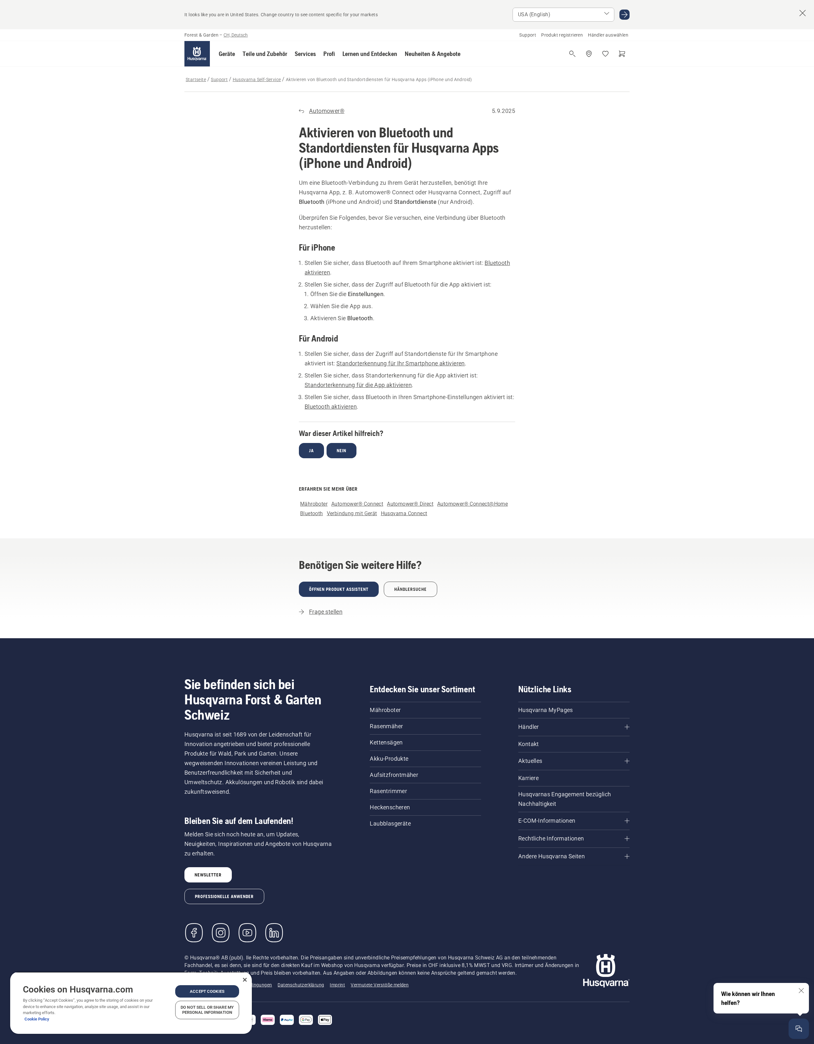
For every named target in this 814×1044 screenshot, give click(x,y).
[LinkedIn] (274, 932)
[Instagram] (220, 932)
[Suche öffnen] (572, 53)
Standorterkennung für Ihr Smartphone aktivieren (400, 363)
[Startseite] (197, 53)
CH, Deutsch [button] (236, 35)
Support (527, 35)
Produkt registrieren (562, 35)
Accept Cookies (207, 991)
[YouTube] (247, 932)
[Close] (244, 979)
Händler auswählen (608, 35)
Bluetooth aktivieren (331, 406)
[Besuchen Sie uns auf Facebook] (194, 932)
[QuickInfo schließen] (801, 990)
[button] (227, 53)
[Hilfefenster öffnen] (799, 1029)
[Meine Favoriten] (605, 53)
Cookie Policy (36, 1019)
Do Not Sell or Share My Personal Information (207, 1010)
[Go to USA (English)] (624, 15)
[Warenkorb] (622, 53)
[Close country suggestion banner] (802, 13)
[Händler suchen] (589, 53)
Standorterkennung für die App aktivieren (358, 385)
